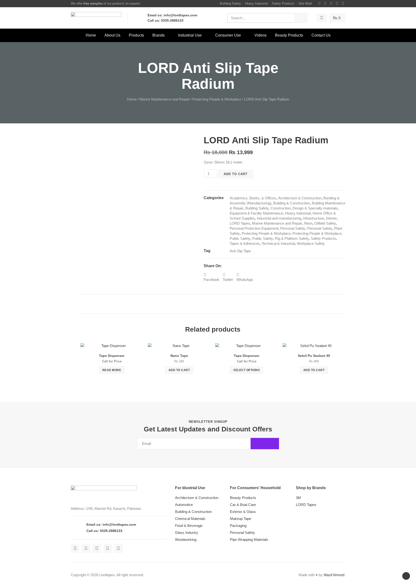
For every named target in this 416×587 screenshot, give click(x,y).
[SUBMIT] (265, 443)
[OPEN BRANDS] (168, 35)
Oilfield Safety (325, 223)
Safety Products (323, 238)
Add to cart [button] (179, 370)
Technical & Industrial (278, 243)
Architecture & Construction (299, 198)
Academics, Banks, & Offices (253, 198)
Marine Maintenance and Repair (164, 99)
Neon (308, 223)
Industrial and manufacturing (279, 218)
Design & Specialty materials (315, 208)
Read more (111, 370)
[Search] (301, 18)
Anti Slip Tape (240, 251)
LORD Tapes (240, 223)
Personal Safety (292, 228)
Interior (331, 218)
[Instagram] (331, 3)
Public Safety (240, 238)
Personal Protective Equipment (254, 228)
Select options (246, 370)
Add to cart (235, 174)
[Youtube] (337, 3)
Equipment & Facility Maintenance (256, 213)
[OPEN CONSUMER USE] (244, 35)
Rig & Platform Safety (292, 238)
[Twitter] (325, 3)
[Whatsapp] (343, 3)
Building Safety (257, 208)
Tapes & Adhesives (245, 243)
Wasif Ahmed (334, 575)
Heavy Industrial (298, 213)
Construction (281, 208)
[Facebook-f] (319, 3)
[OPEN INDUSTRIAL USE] (205, 35)
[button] (211, 277)
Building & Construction (291, 203)
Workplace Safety (311, 243)
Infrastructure (313, 218)
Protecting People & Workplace (216, 99)
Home (131, 99)
